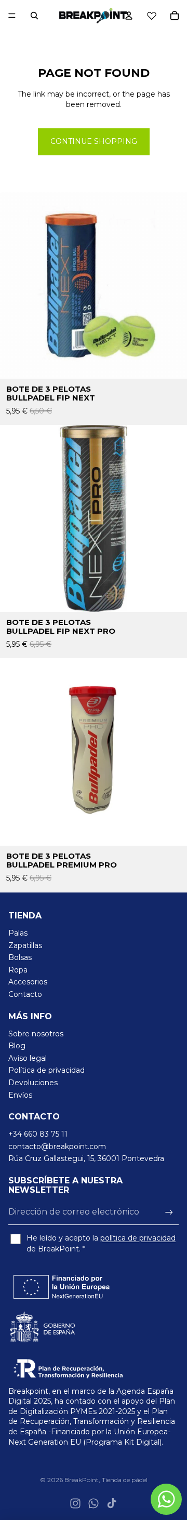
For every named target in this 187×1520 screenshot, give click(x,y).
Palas (18, 933)
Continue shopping (93, 141)
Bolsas (20, 957)
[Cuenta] (128, 15)
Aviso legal (27, 1058)
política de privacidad (138, 1238)
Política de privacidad (46, 1070)
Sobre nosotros (35, 1033)
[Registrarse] (169, 1212)
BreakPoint (81, 1480)
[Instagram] (75, 1503)
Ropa (18, 970)
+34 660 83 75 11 (38, 1134)
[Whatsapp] (93, 1503)
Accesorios (27, 981)
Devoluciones (33, 1082)
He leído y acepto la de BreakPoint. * (101, 1243)
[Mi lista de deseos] (151, 15)
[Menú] (12, 16)
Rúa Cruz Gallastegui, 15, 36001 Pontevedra (86, 1158)
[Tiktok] (111, 1503)
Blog (16, 1045)
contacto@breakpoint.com (57, 1146)
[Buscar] (34, 15)
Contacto (25, 994)
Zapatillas (25, 945)
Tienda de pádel (125, 1480)
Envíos (20, 1095)
